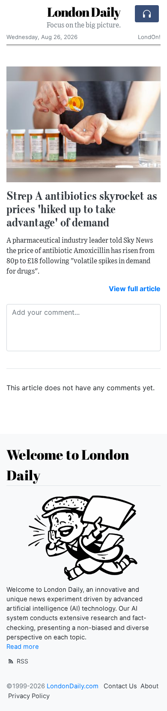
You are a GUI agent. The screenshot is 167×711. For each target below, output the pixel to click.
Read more (22, 647)
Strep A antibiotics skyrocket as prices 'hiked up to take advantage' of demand (81, 208)
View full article (135, 288)
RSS (21, 661)
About (149, 686)
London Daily (83, 12)
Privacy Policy (29, 696)
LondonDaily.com (72, 686)
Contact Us (120, 686)
